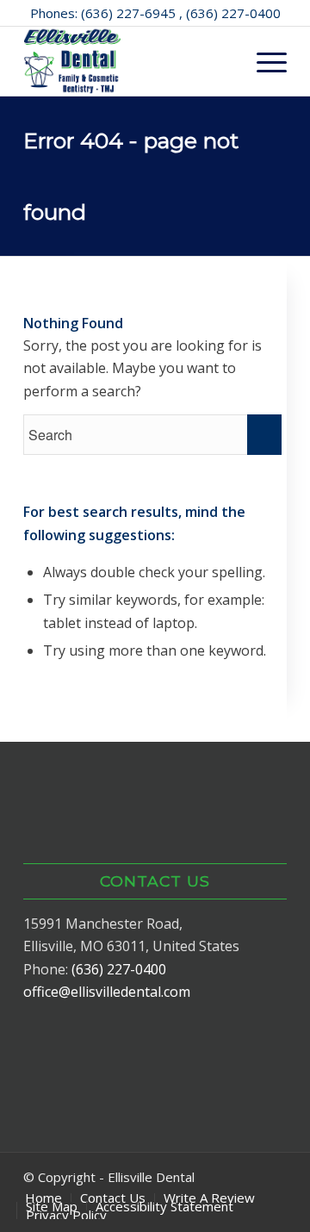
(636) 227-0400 (118, 969)
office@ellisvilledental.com (106, 991)
